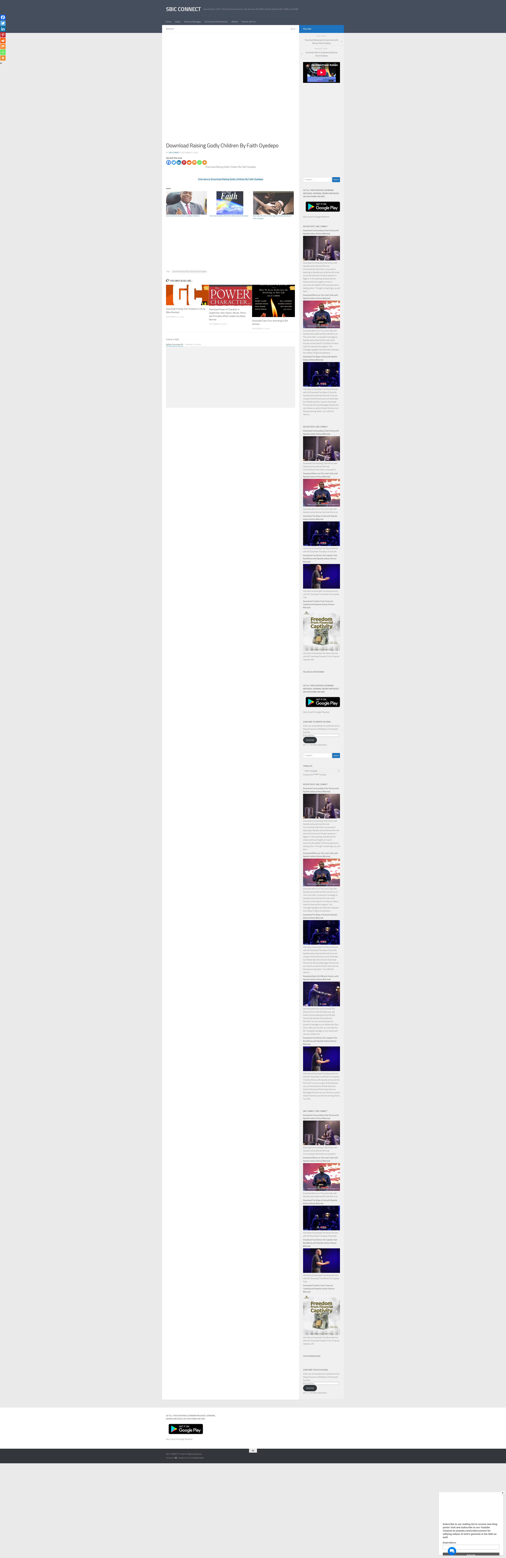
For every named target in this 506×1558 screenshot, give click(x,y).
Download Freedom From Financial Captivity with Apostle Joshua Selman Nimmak (318, 604)
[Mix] (194, 162)
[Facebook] (168, 162)
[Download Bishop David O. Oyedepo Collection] (186, 203)
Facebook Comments (193, 344)
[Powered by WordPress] (176, 1458)
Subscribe (310, 740)
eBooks (234, 21)
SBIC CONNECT (183, 9)
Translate (322, 775)
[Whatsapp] (199, 162)
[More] (204, 162)
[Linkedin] (179, 162)
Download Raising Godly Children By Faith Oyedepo (189, 271)
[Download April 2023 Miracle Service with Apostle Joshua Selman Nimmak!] (321, 1005)
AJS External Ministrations (216, 21)
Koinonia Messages (192, 21)
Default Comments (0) (174, 344)
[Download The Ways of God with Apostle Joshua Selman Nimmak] (321, 386)
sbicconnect (174, 152)
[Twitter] (173, 162)
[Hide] (1, 63)
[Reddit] (189, 162)
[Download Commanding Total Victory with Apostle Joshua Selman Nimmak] (321, 260)
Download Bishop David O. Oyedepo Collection (183, 216)
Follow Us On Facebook (313, 672)
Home (168, 21)
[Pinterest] (184, 162)
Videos (178, 21)
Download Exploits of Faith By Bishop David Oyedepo (229, 216)
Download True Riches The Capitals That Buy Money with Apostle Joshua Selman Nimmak (320, 558)
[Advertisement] (230, 56)
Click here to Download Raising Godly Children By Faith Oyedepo (230, 179)
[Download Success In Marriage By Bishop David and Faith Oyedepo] (273, 203)
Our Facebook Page (311, 1356)
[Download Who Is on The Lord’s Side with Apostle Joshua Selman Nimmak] (321, 327)
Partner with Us (248, 21)
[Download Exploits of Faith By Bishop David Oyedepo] (230, 203)
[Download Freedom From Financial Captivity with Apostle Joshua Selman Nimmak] (321, 650)
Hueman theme (198, 1458)
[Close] (503, 1493)
